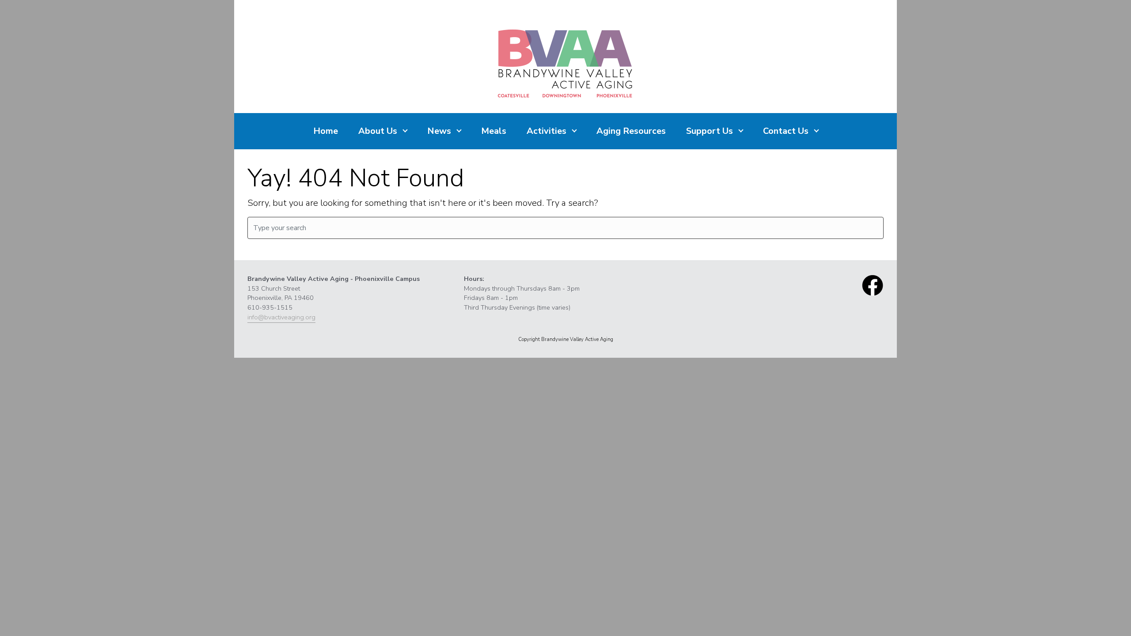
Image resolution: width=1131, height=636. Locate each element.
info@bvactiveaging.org (281, 317)
